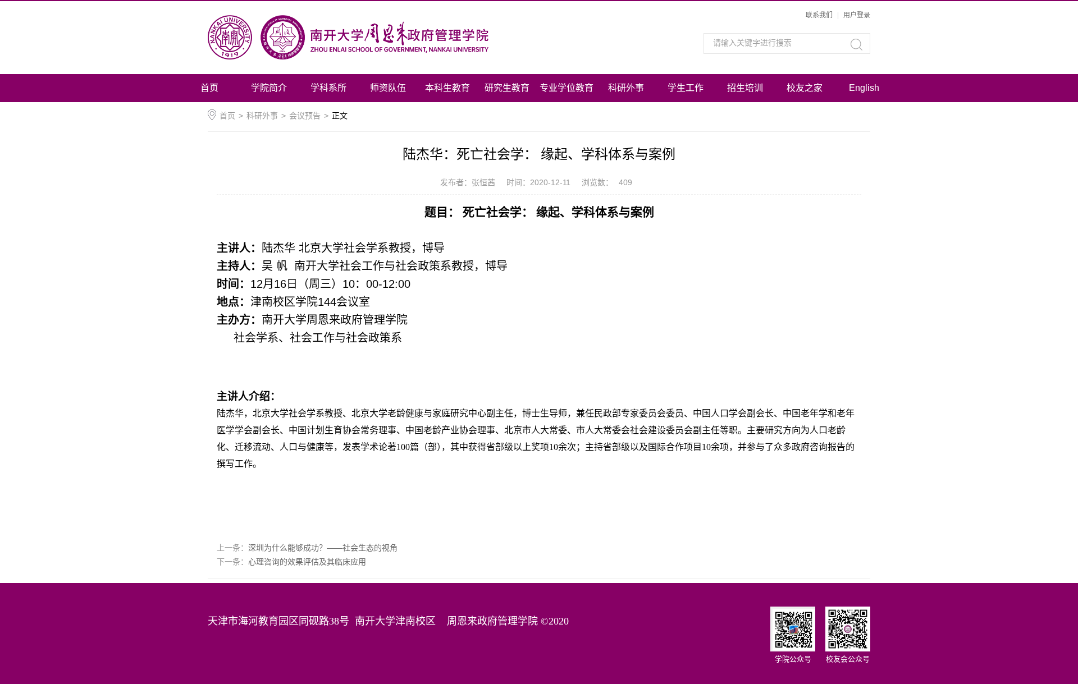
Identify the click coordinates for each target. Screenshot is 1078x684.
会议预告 (305, 115)
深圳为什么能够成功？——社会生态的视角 (323, 547)
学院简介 (269, 88)
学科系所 (328, 88)
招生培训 (745, 88)
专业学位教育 (566, 88)
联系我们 (819, 15)
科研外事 (626, 88)
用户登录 (856, 15)
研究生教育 (507, 88)
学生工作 (686, 88)
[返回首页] (381, 37)
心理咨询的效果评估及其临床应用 (307, 561)
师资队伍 (388, 88)
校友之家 (805, 88)
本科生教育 (447, 88)
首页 (209, 88)
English (864, 88)
